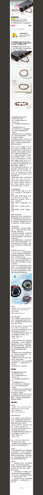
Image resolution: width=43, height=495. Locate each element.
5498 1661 (22, 310)
